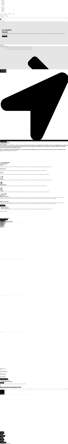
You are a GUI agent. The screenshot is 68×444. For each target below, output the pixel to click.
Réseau (3, 1)
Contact (3, 5)
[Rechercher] (0, 19)
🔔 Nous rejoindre (2, 20)
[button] (67, 221)
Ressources (3, 4)
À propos (3, 0)
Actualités (3, 2)
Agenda (3, 3)
